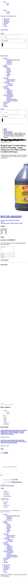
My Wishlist (7, 21)
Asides (8, 412)
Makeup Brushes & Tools (13, 59)
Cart (5, 24)
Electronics (6, 88)
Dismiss (7, 576)
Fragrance (9, 61)
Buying (5, 417)
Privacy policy (6, 494)
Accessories (10, 85)
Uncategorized (9, 220)
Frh (8, 4)
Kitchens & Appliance (12, 100)
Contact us (6, 506)
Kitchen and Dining (12, 99)
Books (5, 65)
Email (20, 223)
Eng (5, 2)
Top (8, 76)
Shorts (8, 72)
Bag (4, 415)
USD (5, 10)
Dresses (9, 69)
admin (3, 220)
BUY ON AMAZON (11, 216)
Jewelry (6, 103)
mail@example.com (16, 482)
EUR (8, 13)
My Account (7, 18)
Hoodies (9, 71)
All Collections (6, 492)
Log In (5, 26)
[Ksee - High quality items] (4, 29)
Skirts (8, 75)
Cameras (6, 78)
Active (8, 68)
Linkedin (12, 485)
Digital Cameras (11, 79)
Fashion (5, 418)
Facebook (3, 223)
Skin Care (9, 64)
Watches (6, 106)
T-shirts (8, 74)
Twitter (7, 223)
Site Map (6, 23)
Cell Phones (7, 82)
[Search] (2, 44)
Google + (16, 223)
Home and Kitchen (8, 95)
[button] (1, 404)
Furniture (9, 97)
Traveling (5, 422)
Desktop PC (10, 90)
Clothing (6, 66)
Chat (6, 452)
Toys (5, 105)
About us (5, 491)
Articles (5, 410)
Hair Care (9, 62)
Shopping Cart (6, 505)
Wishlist (5, 503)
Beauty (5, 58)
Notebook (9, 92)
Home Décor (10, 96)
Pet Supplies (7, 102)
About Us (6, 20)
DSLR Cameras (11, 81)
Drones (8, 89)
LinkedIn (12, 223)
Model (5, 420)
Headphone (10, 93)
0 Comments (16, 220)
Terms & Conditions (7, 496)
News (8, 413)
